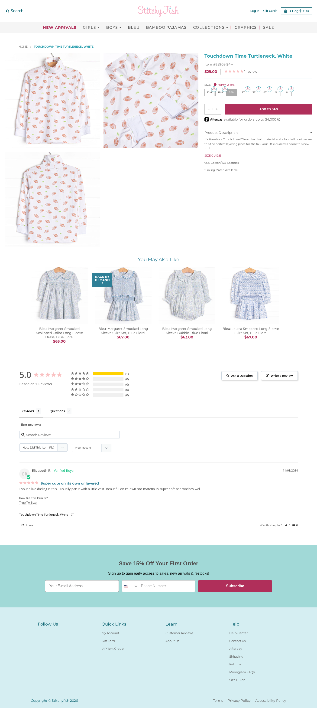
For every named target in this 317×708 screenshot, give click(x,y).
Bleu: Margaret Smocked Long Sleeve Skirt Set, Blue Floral (123, 331)
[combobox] (130, 586)
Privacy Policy (239, 700)
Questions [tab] (57, 411)
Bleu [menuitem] (133, 28)
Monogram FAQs (242, 672)
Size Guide (237, 680)
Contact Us (237, 641)
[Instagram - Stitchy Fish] (49, 632)
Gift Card (108, 641)
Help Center (238, 633)
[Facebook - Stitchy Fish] (40, 632)
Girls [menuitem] (89, 28)
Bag (299, 11)
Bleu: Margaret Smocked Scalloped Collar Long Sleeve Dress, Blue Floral (59, 333)
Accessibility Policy (270, 700)
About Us (172, 641)
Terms (218, 700)
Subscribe (235, 586)
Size (219, 84)
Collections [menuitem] (209, 28)
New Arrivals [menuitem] (59, 28)
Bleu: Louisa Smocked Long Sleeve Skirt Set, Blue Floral (251, 331)
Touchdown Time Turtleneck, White (43, 514)
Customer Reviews (179, 633)
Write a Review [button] (282, 376)
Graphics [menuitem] (246, 28)
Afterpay (235, 648)
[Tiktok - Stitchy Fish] (57, 632)
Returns (235, 664)
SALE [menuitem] (268, 28)
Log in (254, 11)
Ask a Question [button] (242, 376)
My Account (110, 633)
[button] (287, 525)
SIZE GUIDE (212, 155)
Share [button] (29, 525)
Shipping (236, 656)
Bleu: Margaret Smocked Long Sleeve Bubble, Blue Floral (187, 331)
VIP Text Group (113, 648)
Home (23, 46)
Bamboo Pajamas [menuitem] (166, 28)
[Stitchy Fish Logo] (158, 11)
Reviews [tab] (28, 411)
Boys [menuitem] (112, 28)
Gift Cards (270, 11)
